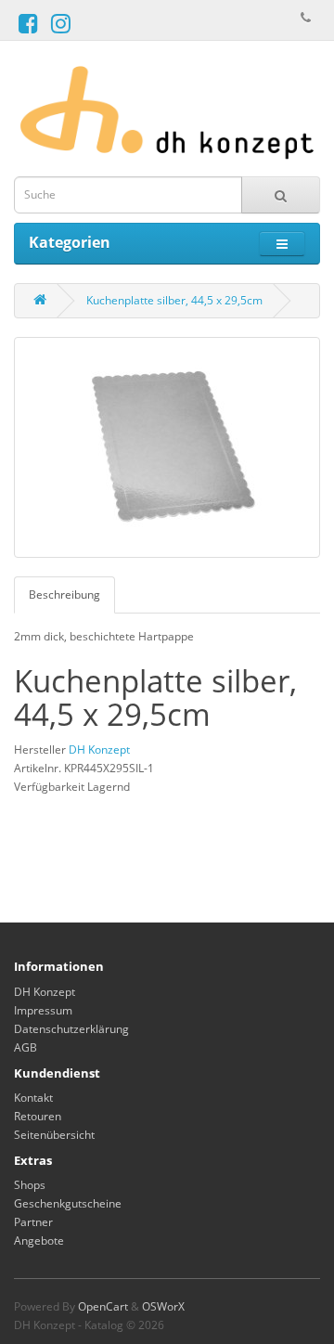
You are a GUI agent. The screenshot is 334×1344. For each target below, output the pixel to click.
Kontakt (33, 1097)
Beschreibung (64, 594)
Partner (33, 1222)
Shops (29, 1185)
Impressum (43, 1010)
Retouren (37, 1116)
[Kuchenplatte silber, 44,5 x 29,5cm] (167, 447)
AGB (25, 1047)
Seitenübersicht (54, 1135)
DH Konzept (99, 749)
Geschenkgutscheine (68, 1203)
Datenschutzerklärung (71, 1029)
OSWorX (163, 1306)
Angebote (39, 1240)
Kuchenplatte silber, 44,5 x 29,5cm (174, 300)
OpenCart (103, 1306)
